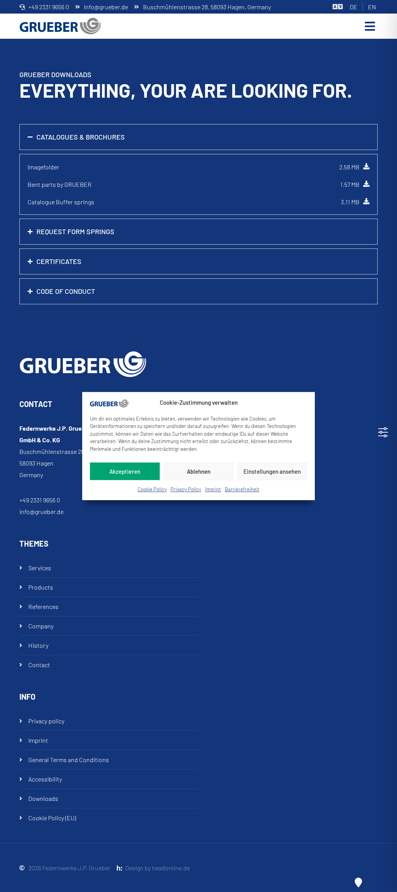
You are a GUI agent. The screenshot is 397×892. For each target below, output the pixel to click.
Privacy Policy (186, 489)
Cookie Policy (152, 489)
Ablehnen (199, 471)
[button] (370, 26)
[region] (198, 167)
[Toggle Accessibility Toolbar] (383, 432)
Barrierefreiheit (242, 489)
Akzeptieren (124, 471)
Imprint (213, 489)
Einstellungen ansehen (272, 471)
